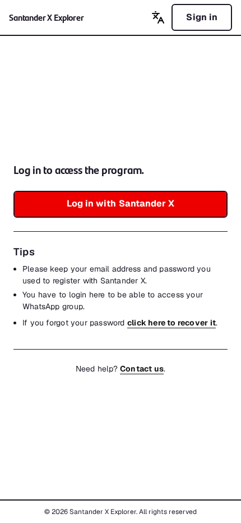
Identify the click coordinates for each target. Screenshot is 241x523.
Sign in (201, 17)
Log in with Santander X (121, 203)
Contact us (142, 369)
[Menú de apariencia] (158, 17)
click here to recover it (171, 323)
